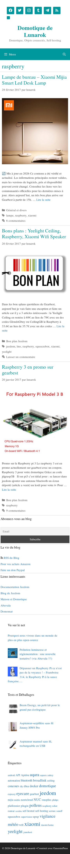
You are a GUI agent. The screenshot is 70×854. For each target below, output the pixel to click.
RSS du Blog (11, 558)
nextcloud (27, 800)
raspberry (20, 215)
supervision (26, 816)
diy (21, 786)
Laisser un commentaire (20, 357)
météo (17, 799)
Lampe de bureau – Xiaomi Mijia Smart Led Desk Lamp (34, 80)
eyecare (22, 793)
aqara (34, 774)
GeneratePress (60, 848)
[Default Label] (38, 10)
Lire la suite (43, 200)
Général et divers (16, 210)
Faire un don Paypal (13, 570)
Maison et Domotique (14, 599)
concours (13, 786)
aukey (50, 775)
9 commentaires (15, 510)
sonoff (59, 810)
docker (34, 786)
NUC (37, 799)
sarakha (18, 811)
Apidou (25, 775)
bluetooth (26, 780)
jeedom (10, 346)
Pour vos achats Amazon (16, 564)
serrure (52, 810)
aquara (43, 775)
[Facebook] (10, 10)
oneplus (46, 800)
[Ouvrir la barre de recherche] (64, 54)
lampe (10, 215)
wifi (21, 825)
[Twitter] (19, 10)
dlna (26, 786)
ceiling (51, 780)
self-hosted (28, 811)
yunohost (27, 832)
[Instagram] (29, 10)
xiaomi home (47, 824)
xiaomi (32, 215)
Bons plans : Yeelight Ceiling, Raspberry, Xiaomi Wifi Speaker (34, 233)
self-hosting (41, 811)
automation (14, 780)
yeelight (6, 351)
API (18, 775)
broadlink (39, 780)
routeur (11, 810)
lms (19, 346)
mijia (10, 800)
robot (54, 805)
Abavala (6, 605)
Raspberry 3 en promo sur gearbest (27, 370)
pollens (35, 805)
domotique (47, 785)
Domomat (7, 611)
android (11, 775)
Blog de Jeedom (10, 593)
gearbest (34, 794)
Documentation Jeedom (15, 587)
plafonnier (14, 806)
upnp (36, 816)
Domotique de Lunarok (35, 31)
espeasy (12, 794)
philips (55, 799)
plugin (25, 806)
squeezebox (42, 346)
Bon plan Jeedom (16, 341)
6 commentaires (15, 220)
